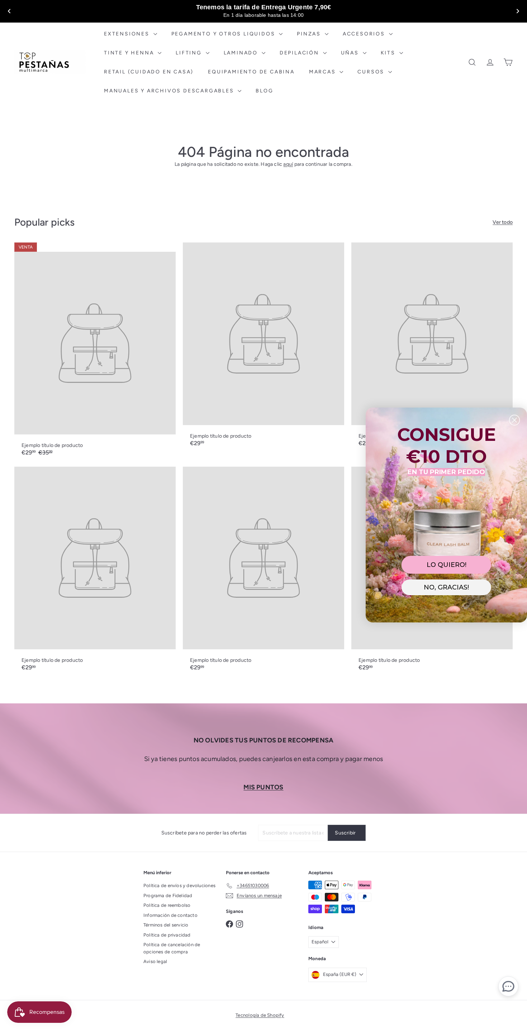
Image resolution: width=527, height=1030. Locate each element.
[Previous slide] (9, 11)
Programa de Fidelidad (167, 895)
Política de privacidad (167, 935)
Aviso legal (155, 961)
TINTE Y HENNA (130, 53)
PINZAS (310, 34)
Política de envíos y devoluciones (179, 885)
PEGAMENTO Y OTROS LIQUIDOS (224, 34)
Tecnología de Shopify (260, 1015)
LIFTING (190, 53)
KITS (389, 53)
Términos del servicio (165, 925)
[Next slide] (517, 11)
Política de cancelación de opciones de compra (171, 948)
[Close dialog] (514, 420)
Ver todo (503, 222)
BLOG (264, 91)
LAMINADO (242, 53)
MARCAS (323, 72)
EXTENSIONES (128, 34)
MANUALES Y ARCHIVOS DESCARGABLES (170, 91)
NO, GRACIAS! (446, 587)
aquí (288, 164)
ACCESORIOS (365, 34)
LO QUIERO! (446, 565)
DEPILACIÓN (300, 53)
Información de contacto (170, 915)
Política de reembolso (166, 905)
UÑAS (351, 53)
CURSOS (371, 72)
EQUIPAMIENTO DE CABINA (251, 72)
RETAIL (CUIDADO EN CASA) (149, 72)
